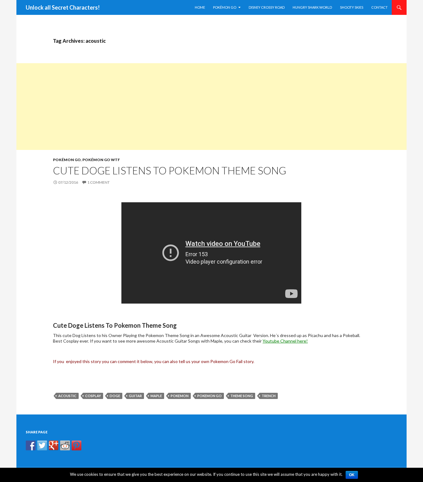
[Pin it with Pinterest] (76, 445)
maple (156, 396)
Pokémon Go (224, 7)
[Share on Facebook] (31, 445)
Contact (379, 7)
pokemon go (209, 396)
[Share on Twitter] (42, 445)
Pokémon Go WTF (101, 159)
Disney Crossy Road (267, 7)
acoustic (67, 396)
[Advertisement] (202, 106)
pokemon (180, 396)
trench (269, 396)
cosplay (93, 396)
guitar (135, 396)
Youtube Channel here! (285, 341)
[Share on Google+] (54, 445)
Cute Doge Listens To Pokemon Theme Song (169, 170)
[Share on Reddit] (65, 445)
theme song (241, 396)
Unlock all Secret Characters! (63, 7)
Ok (352, 475)
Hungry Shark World (312, 7)
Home (200, 7)
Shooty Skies (351, 7)
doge (115, 396)
